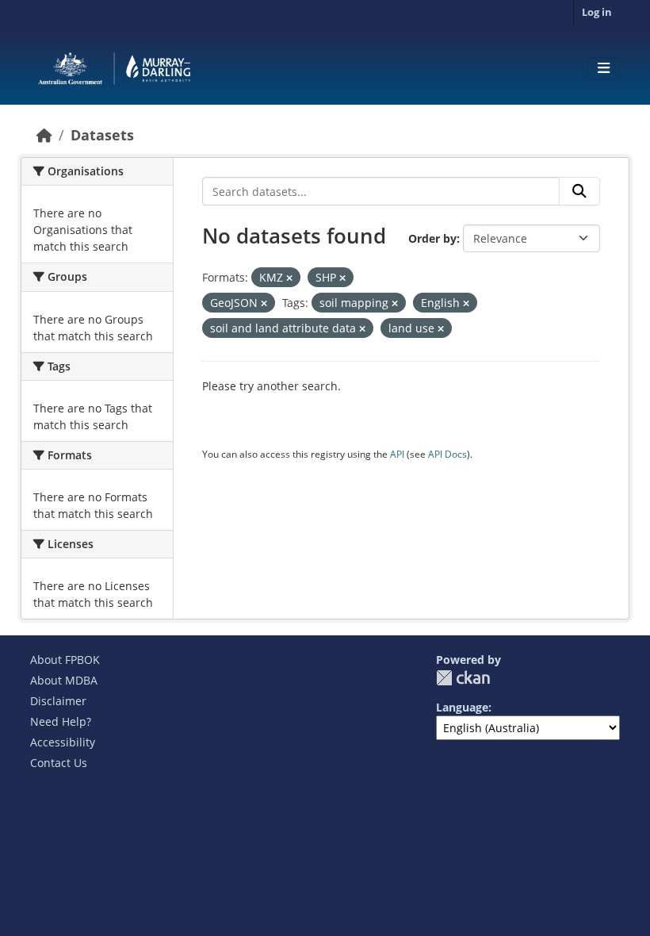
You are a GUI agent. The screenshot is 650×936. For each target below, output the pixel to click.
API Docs (447, 454)
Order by (432, 238)
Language (462, 707)
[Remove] (289, 278)
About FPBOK (65, 659)
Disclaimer (58, 700)
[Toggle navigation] (603, 68)
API (397, 454)
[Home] (44, 134)
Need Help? (60, 721)
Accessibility (62, 742)
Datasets (102, 134)
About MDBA (64, 680)
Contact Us (58, 762)
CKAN (463, 677)
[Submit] (579, 191)
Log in (597, 12)
